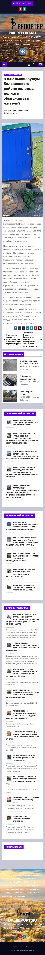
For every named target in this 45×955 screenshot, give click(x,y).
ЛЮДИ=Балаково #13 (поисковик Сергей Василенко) (22, 818)
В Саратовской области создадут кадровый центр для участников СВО (25, 422)
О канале (22, 947)
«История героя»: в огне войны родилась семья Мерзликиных (24, 758)
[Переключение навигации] (28, 64)
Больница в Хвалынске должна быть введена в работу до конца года (24, 587)
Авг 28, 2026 (25, 366)
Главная (15, 947)
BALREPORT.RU (22, 33)
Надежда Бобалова (19, 111)
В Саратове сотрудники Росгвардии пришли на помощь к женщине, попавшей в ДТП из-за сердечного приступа (22, 472)
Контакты (29, 947)
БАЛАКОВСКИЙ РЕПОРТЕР (13, 75)
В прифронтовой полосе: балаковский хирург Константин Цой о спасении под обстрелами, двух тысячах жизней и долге (22, 619)
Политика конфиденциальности (22, 950)
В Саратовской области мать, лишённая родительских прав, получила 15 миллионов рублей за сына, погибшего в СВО (22, 438)
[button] (34, 64)
